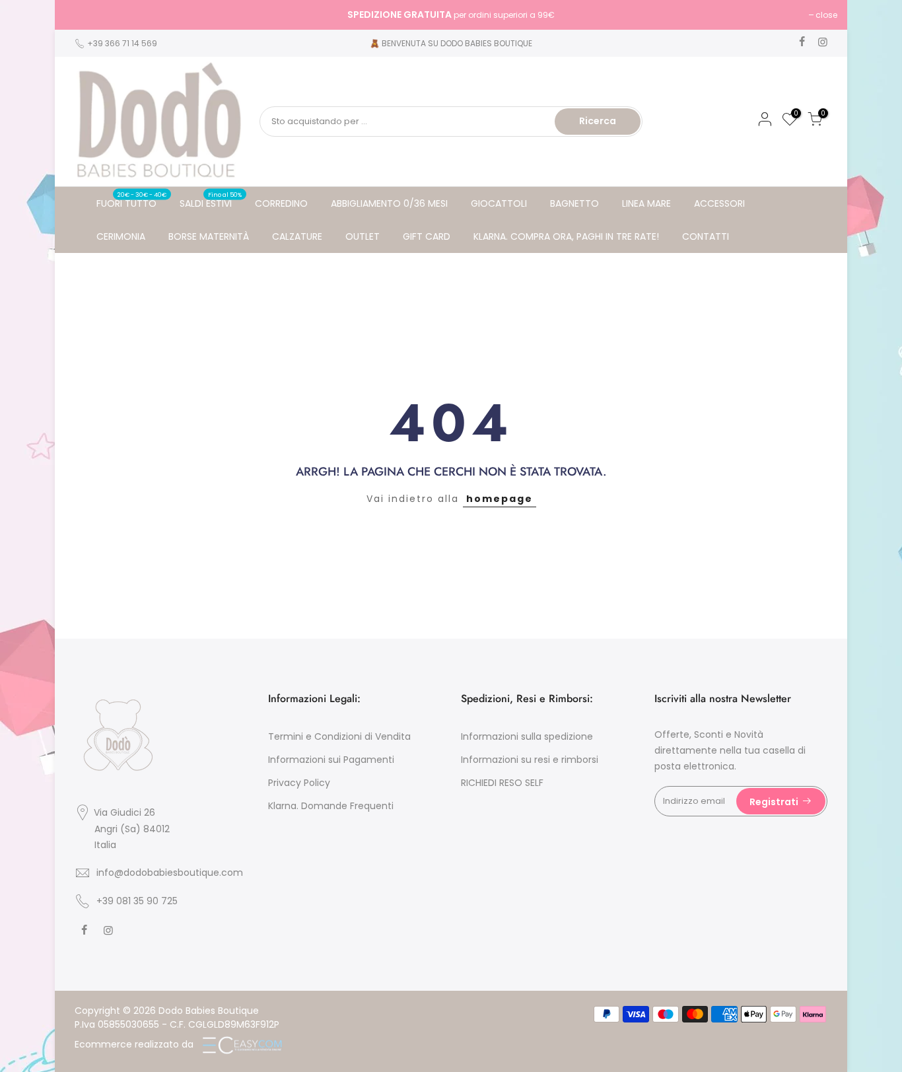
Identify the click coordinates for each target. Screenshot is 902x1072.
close (82, 14)
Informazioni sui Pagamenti (331, 759)
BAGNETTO (574, 203)
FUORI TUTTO (131, 200)
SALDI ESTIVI (211, 200)
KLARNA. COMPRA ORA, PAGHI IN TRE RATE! (566, 236)
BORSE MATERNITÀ (208, 236)
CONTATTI (705, 236)
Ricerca (597, 120)
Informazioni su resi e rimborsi (529, 759)
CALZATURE (297, 236)
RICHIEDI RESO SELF (502, 782)
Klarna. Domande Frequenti (331, 805)
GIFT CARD (426, 236)
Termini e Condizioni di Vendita (339, 736)
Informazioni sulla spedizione (527, 736)
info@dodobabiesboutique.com (169, 872)
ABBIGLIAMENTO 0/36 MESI (389, 203)
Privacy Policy (299, 782)
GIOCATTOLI (499, 203)
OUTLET (362, 236)
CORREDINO (281, 203)
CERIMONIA (120, 236)
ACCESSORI (719, 203)
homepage (499, 498)
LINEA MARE (646, 203)
